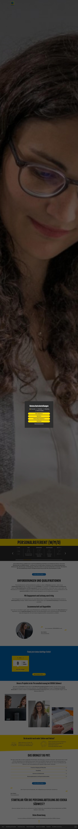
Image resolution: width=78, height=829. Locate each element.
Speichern (39, 416)
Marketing (47, 409)
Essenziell (33, 409)
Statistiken (40, 409)
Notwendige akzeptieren (39, 418)
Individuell (39, 421)
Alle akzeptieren (39, 413)
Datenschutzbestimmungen (39, 423)
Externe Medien (40, 410)
